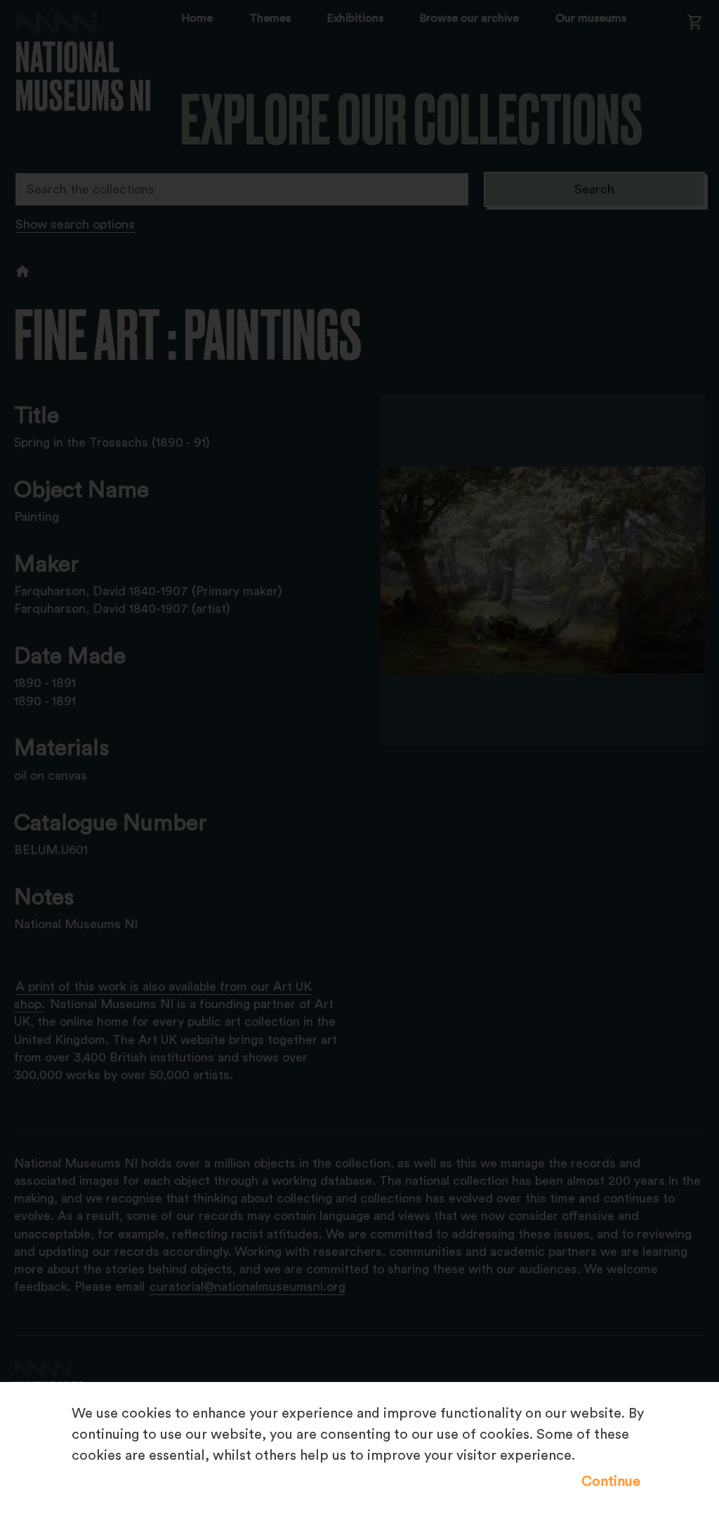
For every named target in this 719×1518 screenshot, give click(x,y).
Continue (610, 1482)
